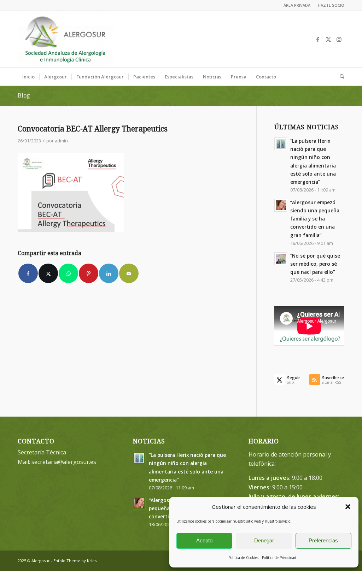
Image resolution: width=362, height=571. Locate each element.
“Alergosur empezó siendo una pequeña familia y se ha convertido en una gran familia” (314, 219)
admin (61, 140)
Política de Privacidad (279, 557)
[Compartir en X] (48, 273)
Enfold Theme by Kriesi (75, 560)
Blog (24, 95)
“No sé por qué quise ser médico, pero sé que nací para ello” (315, 263)
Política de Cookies (243, 557)
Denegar (264, 540)
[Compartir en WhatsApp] (68, 273)
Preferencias (323, 540)
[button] (347, 506)
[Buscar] (339, 77)
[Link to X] (328, 39)
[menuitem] (297, 5)
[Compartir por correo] (129, 273)
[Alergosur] (65, 39)
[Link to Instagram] (339, 39)
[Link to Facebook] (318, 39)
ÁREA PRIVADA (297, 5)
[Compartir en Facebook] (28, 273)
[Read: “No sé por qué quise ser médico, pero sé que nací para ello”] (280, 258)
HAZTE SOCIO (331, 5)
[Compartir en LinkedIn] (108, 273)
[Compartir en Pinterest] (88, 273)
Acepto (204, 540)
